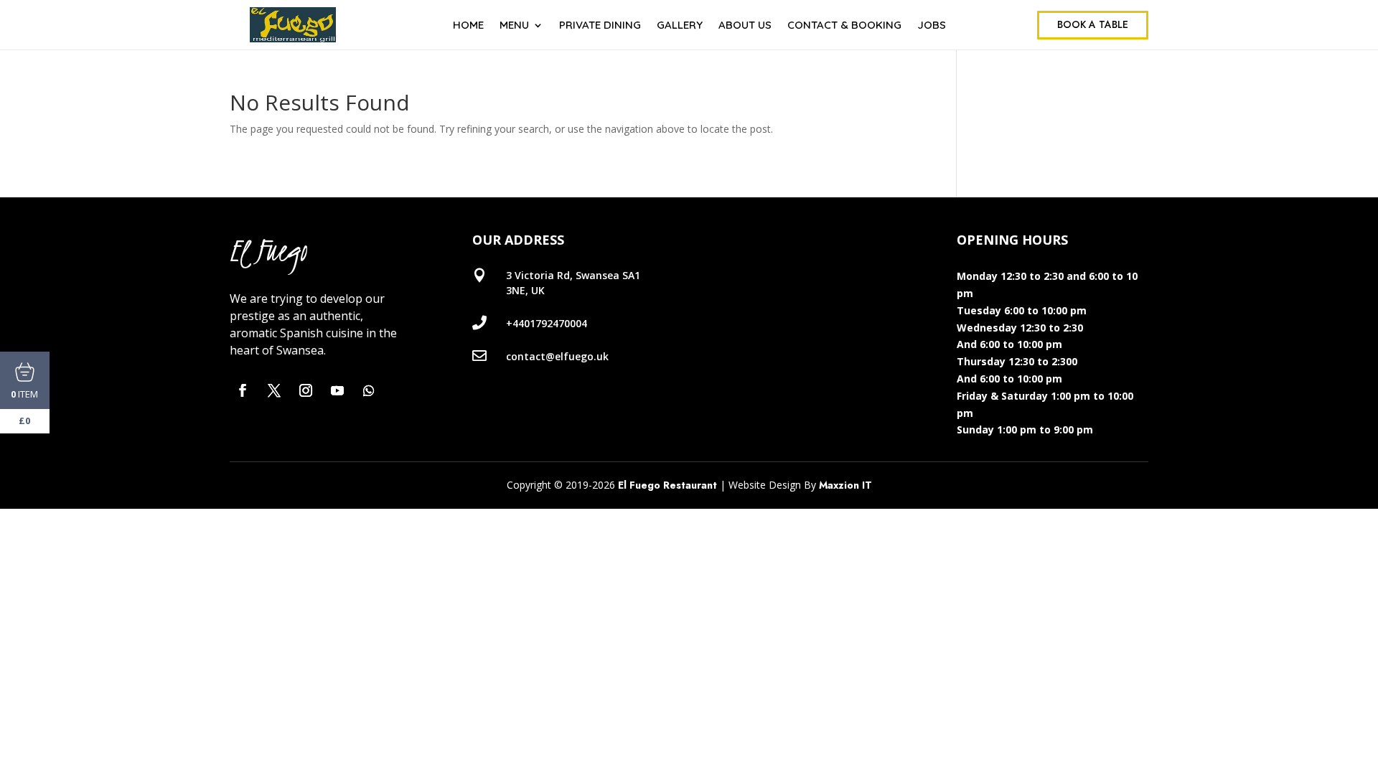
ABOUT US (745, 26)
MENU (514, 26)
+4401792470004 (546, 323)
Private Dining (600, 26)
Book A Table (1092, 24)
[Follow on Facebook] (243, 390)
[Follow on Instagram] (306, 390)
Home (468, 26)
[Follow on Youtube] (337, 390)
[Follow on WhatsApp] (369, 390)
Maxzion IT (845, 485)
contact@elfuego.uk (557, 356)
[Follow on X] (274, 390)
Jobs (931, 26)
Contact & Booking (844, 26)
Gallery (680, 26)
